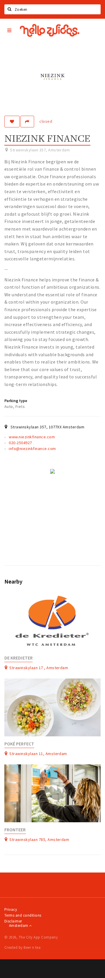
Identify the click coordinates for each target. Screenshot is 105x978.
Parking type (15, 400)
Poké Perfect (19, 744)
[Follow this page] (12, 121)
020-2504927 (20, 442)
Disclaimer (13, 921)
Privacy (10, 909)
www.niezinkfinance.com (32, 436)
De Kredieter (18, 658)
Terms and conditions (22, 915)
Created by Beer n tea (22, 947)
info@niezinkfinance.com (32, 448)
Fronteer (15, 829)
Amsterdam (19, 925)
